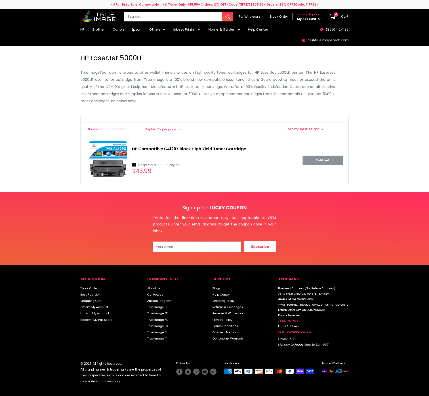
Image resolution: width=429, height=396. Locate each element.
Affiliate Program (159, 301)
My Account (307, 19)
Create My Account (94, 307)
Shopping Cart (90, 301)
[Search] (227, 16)
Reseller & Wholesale (228, 313)
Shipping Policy (223, 301)
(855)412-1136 (337, 29)
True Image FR (157, 313)
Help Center (258, 29)
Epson (136, 29)
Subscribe (260, 246)
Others (155, 29)
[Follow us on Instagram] (196, 372)
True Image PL (157, 332)
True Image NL (157, 320)
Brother (99, 29)
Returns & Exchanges (227, 307)
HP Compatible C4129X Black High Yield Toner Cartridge (189, 149)
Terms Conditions (225, 326)
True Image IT (157, 338)
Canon (118, 29)
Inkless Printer (184, 29)
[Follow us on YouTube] (205, 372)
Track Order (89, 288)
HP (82, 29)
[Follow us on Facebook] (179, 372)
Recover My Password (96, 320)
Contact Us (155, 294)
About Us (153, 288)
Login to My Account (94, 313)
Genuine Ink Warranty (228, 338)
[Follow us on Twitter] (188, 372)
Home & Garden (221, 29)
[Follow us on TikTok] (213, 372)
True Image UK (157, 326)
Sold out (323, 160)
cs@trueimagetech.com (328, 40)
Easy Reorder (90, 294)
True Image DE (157, 307)
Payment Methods (225, 332)
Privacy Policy (222, 320)
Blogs (216, 288)
